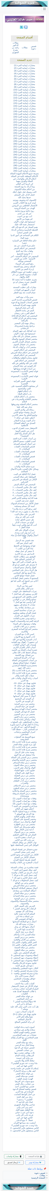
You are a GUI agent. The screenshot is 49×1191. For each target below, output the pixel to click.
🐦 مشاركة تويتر (35, 1162)
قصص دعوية (39, 1173)
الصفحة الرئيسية (38, 1178)
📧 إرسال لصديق (13, 1162)
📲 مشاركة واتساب (13, 1156)
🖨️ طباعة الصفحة (35, 1156)
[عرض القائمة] (44, 9)
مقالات (42, 1175)
